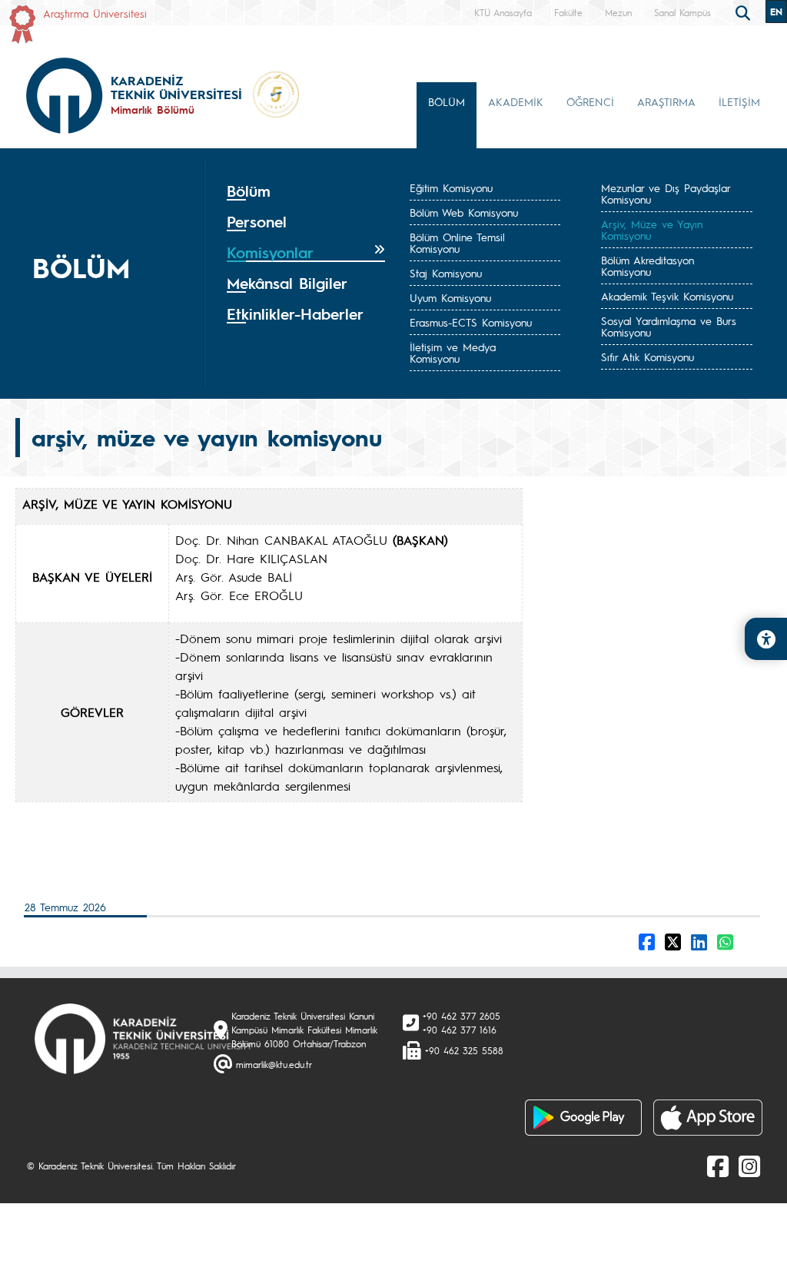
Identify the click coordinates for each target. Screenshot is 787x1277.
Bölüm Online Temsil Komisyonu (457, 242)
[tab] (305, 191)
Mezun (618, 12)
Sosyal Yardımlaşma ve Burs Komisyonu (668, 326)
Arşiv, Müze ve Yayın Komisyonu (651, 229)
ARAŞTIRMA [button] (666, 101)
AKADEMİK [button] (515, 101)
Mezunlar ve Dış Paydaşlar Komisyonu (665, 193)
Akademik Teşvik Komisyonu (667, 296)
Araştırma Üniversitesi (95, 13)
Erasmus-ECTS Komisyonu (471, 322)
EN (776, 11)
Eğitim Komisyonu (451, 187)
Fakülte (568, 12)
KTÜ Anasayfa (503, 12)
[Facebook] (718, 1165)
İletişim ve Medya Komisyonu (453, 352)
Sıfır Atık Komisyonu (647, 356)
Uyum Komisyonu (450, 297)
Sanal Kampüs (682, 12)
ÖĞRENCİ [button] (590, 101)
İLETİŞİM (739, 101)
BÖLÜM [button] (446, 101)
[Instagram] (749, 1165)
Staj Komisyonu (446, 273)
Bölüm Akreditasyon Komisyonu (647, 265)
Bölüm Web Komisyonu (464, 212)
